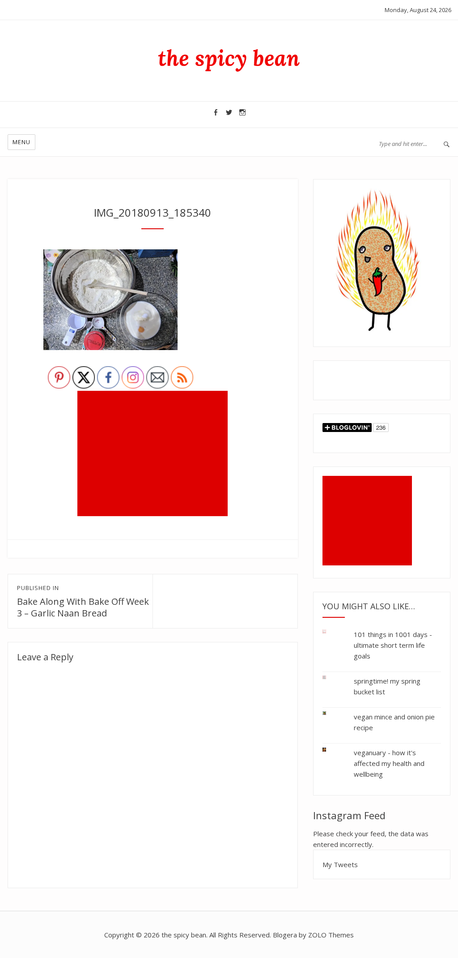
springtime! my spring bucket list (387, 686)
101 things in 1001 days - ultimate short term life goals (393, 645)
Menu (21, 142)
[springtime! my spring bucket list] (331, 677)
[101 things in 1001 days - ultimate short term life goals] (331, 633)
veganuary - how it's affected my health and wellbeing (389, 763)
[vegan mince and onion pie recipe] (331, 713)
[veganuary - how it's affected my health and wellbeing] (331, 748)
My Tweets (340, 864)
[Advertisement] (154, 454)
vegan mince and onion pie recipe (394, 722)
